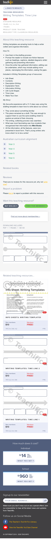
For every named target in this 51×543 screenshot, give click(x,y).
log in (11, 193)
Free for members (35, 206)
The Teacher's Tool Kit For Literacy (20, 522)
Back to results (14, 8)
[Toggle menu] (45, 2)
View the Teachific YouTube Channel (23, 527)
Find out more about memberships (25, 216)
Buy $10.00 (10, 206)
